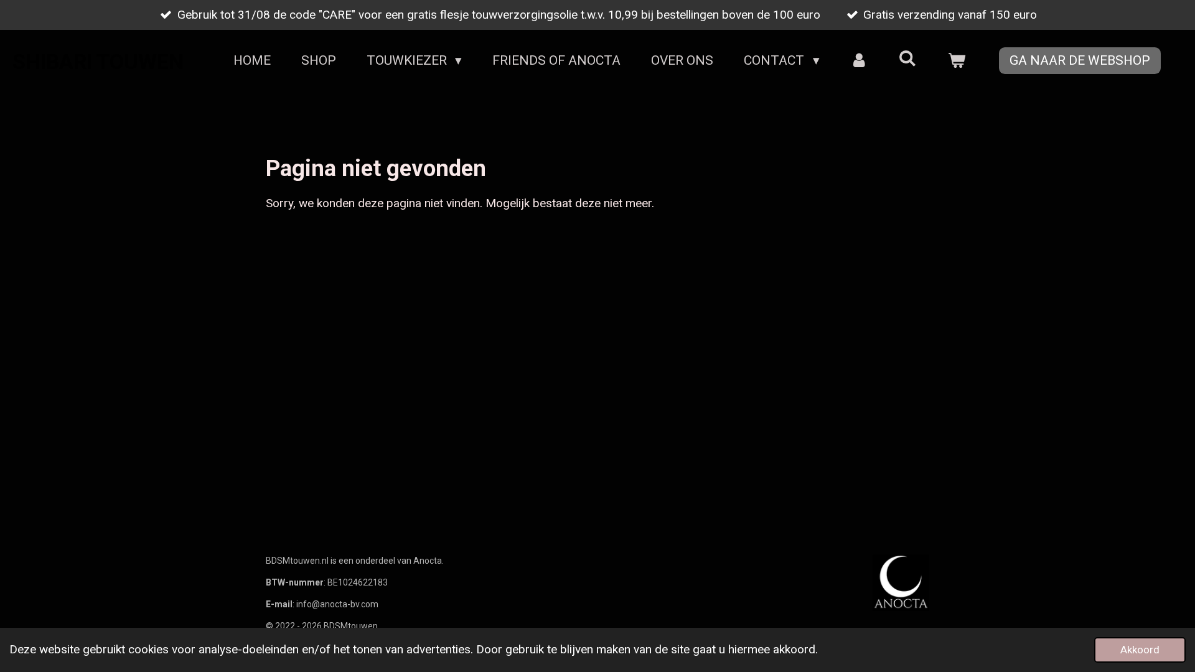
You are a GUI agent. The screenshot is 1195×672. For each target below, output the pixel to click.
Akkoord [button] (1140, 649)
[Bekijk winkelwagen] (957, 61)
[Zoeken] (907, 58)
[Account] (859, 61)
